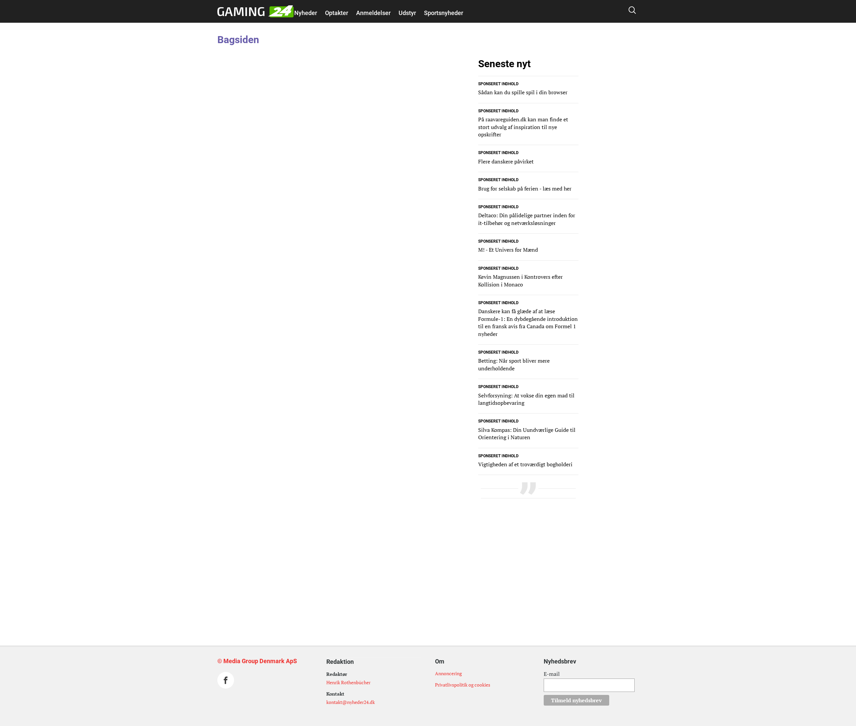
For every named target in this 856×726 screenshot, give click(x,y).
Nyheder (305, 12)
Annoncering (448, 673)
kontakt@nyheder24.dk (350, 702)
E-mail (552, 674)
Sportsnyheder (443, 12)
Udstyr (407, 12)
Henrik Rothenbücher (348, 682)
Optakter (336, 12)
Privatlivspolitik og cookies (462, 685)
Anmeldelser (373, 12)
